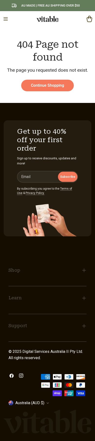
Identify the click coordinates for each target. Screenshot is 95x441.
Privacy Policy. (35, 193)
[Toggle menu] (5, 19)
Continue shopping (47, 85)
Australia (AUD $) (29, 403)
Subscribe (67, 176)
